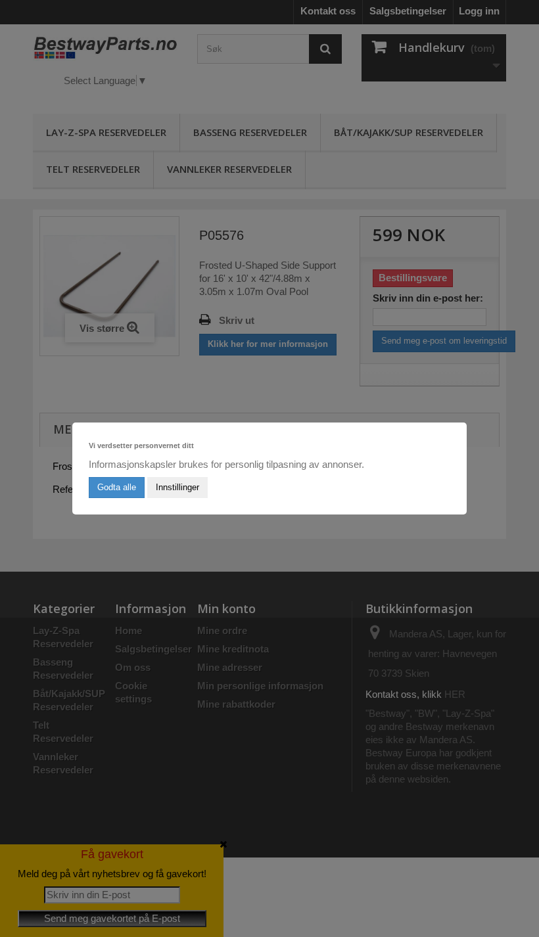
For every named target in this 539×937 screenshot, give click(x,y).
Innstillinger (177, 487)
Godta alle (116, 487)
